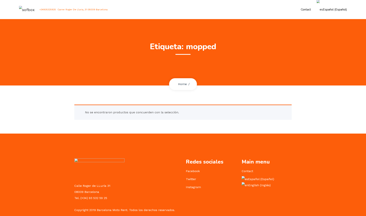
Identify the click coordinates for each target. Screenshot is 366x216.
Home (182, 84)
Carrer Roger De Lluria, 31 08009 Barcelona (83, 9)
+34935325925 (47, 9)
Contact (306, 9)
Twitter (191, 179)
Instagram (193, 187)
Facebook (193, 171)
